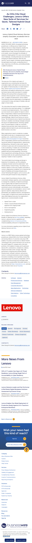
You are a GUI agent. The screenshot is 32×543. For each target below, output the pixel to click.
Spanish (10, 328)
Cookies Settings (10, 540)
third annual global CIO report (14, 139)
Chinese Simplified (20, 334)
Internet (19, 278)
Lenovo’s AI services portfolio (18, 221)
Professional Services (16, 280)
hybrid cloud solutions (15, 88)
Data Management (16, 283)
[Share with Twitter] (11, 29)
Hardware (26, 280)
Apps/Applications (16, 288)
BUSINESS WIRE (17, 42)
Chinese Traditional (7, 334)
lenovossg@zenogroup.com (22, 273)
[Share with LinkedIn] (7, 29)
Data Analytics (15, 293)
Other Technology (25, 293)
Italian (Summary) (13, 331)
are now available (19, 217)
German (25, 328)
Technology (25, 288)
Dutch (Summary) (25, 331)
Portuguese (17, 328)
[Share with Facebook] (14, 29)
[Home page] (7, 3)
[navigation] (29, 3)
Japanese (4, 337)
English (4, 328)
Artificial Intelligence (16, 290)
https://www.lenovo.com (18, 264)
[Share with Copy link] (20, 29)
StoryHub (20, 266)
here (15, 228)
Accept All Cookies (21, 540)
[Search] (25, 3)
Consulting (14, 295)
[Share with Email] (17, 29)
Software (13, 278)
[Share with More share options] (24, 29)
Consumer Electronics (17, 285)
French (4, 331)
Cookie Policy (6, 536)
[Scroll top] (26, 449)
